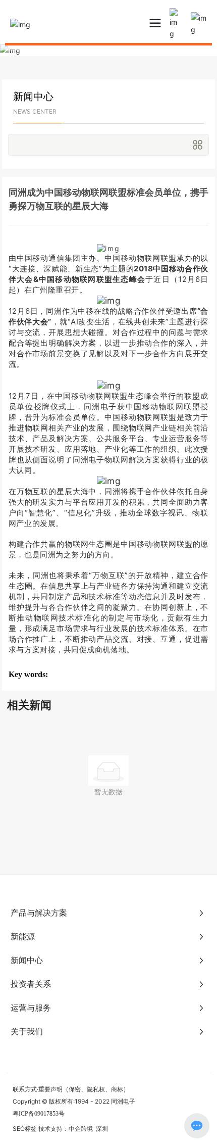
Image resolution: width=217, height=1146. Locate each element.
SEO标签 (25, 1128)
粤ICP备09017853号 (39, 1113)
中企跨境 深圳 (88, 1128)
